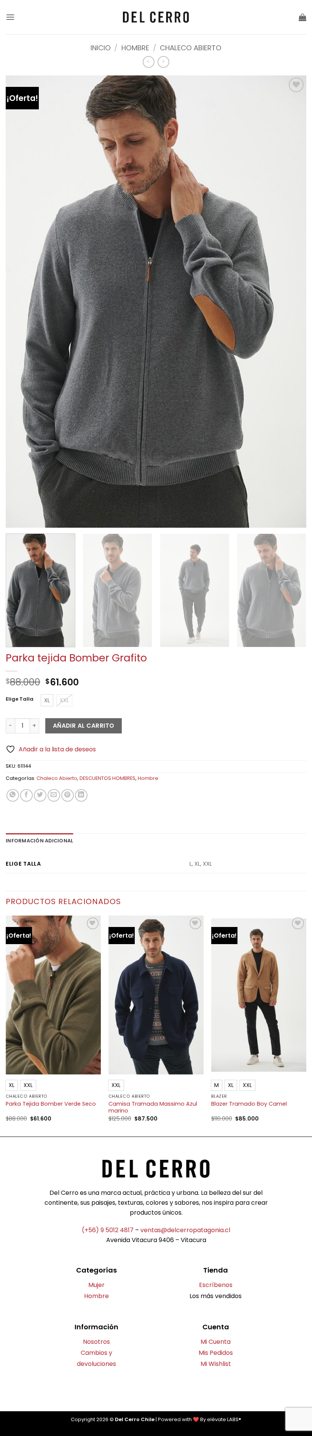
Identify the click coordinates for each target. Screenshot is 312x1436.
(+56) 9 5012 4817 (108, 1230)
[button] (10, 17)
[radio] (47, 700)
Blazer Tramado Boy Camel (249, 1104)
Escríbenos (215, 1285)
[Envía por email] (54, 795)
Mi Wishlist (216, 1363)
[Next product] (148, 62)
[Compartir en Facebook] (26, 795)
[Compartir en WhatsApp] (12, 795)
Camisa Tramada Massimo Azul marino (152, 1107)
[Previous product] (163, 62)
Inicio (101, 48)
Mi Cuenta (216, 1341)
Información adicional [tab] (39, 840)
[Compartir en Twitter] (40, 795)
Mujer (96, 1285)
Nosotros (96, 1341)
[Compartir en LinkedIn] (81, 795)
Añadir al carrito (84, 726)
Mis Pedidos (216, 1352)
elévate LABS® (224, 1419)
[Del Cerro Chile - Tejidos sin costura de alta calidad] (156, 17)
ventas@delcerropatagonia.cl (185, 1230)
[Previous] (6, 1025)
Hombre (135, 48)
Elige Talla (19, 699)
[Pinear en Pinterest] (67, 795)
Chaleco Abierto (190, 48)
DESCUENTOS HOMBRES (107, 778)
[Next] (294, 590)
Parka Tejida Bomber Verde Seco (51, 1104)
